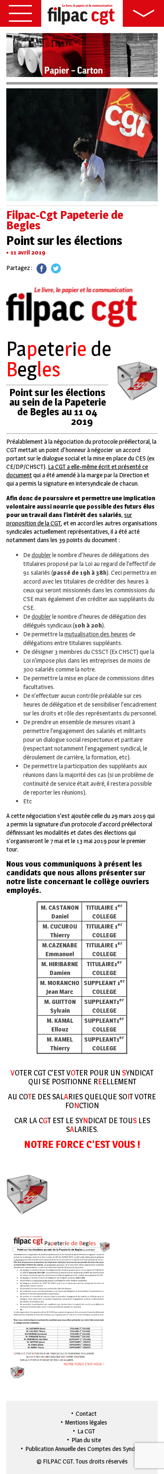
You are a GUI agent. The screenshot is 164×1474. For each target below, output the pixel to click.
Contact (86, 1413)
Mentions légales (86, 1422)
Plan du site (86, 1440)
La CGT (86, 1431)
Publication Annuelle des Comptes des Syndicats (86, 1449)
